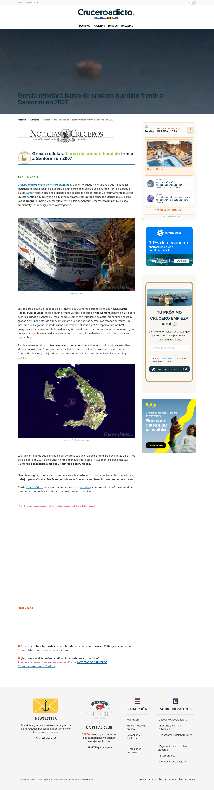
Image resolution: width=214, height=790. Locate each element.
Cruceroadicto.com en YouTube (36, 666)
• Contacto (133, 719)
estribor (33, 321)
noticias (85, 487)
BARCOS (113, 26)
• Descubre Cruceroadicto (172, 719)
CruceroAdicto (34, 487)
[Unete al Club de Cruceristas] (99, 711)
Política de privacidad (186, 779)
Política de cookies (165, 779)
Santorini (31, 192)
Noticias (34, 119)
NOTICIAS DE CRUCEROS (92, 662)
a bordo (63, 455)
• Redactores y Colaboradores (174, 735)
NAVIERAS (99, 26)
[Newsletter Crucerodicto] (46, 705)
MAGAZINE (127, 26)
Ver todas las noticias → (169, 210)
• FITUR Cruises (166, 755)
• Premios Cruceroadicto (171, 761)
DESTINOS (84, 26)
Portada (22, 119)
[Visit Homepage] (107, 14)
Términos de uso (146, 779)
